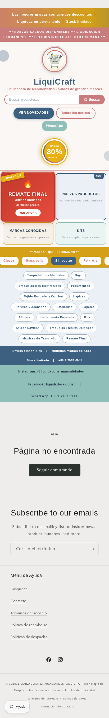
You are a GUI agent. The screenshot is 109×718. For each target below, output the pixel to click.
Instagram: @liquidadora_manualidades (51, 371)
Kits (87, 317)
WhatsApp (54, 126)
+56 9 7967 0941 (70, 360)
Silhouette (60, 261)
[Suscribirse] (92, 549)
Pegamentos (80, 285)
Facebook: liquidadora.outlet (51, 384)
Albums (24, 317)
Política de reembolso (29, 625)
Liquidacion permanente (38, 22)
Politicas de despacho (29, 637)
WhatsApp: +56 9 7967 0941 (54, 396)
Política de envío (75, 698)
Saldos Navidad (28, 327)
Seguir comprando (54, 470)
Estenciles (64, 307)
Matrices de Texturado (39, 338)
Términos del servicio (29, 613)
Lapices (79, 296)
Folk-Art (87, 261)
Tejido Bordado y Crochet (43, 296)
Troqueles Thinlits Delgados (71, 327)
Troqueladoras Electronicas (40, 285)
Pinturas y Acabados (30, 307)
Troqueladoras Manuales (46, 275)
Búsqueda (19, 589)
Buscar (94, 100)
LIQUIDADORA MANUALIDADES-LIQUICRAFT (50, 683)
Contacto (18, 601)
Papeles (88, 307)
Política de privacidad (80, 690)
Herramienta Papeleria (57, 317)
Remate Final (76, 338)
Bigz (78, 275)
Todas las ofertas (75, 113)
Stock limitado (79, 22)
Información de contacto (57, 706)
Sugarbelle (32, 261)
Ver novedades (34, 112)
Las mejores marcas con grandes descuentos (52, 14)
